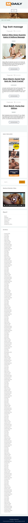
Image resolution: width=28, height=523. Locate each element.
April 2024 (6, 271)
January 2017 (7, 374)
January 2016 (7, 390)
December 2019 (8, 342)
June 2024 (6, 269)
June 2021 (6, 318)
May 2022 (6, 303)
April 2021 (6, 320)
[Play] (4, 205)
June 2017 (6, 367)
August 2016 (7, 380)
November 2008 (8, 507)
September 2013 (8, 428)
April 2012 (6, 451)
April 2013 (6, 435)
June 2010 (6, 481)
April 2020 (6, 337)
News (13, 41)
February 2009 (7, 503)
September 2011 (8, 461)
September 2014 (8, 412)
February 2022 (7, 307)
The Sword (6, 222)
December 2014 (8, 408)
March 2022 (7, 305)
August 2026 (7, 233)
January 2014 (7, 423)
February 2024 (7, 274)
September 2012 (8, 444)
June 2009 (6, 498)
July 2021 (6, 316)
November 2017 (8, 360)
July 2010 (6, 480)
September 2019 (8, 346)
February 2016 (7, 389)
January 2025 (7, 259)
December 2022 (8, 293)
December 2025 (8, 244)
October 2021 (7, 312)
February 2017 (7, 372)
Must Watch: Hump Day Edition (14, 107)
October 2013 (7, 427)
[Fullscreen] (23, 205)
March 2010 (7, 485)
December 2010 (8, 473)
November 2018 (8, 352)
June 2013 (6, 432)
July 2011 (6, 464)
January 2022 (7, 308)
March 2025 (7, 256)
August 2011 (7, 462)
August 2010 (7, 479)
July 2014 (6, 414)
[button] (14, 199)
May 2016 (6, 384)
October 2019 (7, 345)
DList (5, 215)
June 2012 (6, 449)
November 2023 (8, 278)
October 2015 (7, 394)
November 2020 (8, 327)
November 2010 (8, 474)
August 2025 (7, 249)
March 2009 (7, 502)
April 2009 (6, 500)
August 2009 (7, 495)
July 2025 (6, 251)
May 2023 (6, 286)
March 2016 (6, 387)
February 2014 (7, 421)
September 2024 (8, 264)
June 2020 (6, 334)
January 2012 (7, 455)
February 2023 (7, 290)
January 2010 (7, 488)
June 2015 (6, 399)
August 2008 (7, 511)
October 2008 (7, 509)
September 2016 (8, 379)
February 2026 (7, 241)
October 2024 (7, 263)
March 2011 (6, 469)
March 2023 (7, 289)
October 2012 (7, 443)
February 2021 (7, 323)
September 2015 (8, 395)
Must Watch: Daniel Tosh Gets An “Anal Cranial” (14, 80)
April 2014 (6, 419)
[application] (14, 199)
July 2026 (6, 234)
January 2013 (7, 439)
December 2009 (8, 489)
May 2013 (6, 434)
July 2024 (6, 267)
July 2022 (6, 300)
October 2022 (7, 296)
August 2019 (7, 348)
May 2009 (6, 499)
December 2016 (8, 375)
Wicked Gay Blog (8, 224)
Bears (13, 112)
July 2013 (6, 431)
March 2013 (6, 436)
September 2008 (8, 510)
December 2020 (8, 326)
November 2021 (8, 311)
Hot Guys (13, 85)
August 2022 (7, 299)
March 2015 (6, 404)
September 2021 (8, 314)
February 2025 (7, 258)
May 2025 (6, 254)
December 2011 (7, 457)
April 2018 (6, 354)
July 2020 (6, 333)
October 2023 (7, 279)
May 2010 (6, 483)
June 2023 (6, 285)
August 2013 (7, 429)
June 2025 (6, 252)
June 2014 (6, 416)
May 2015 (6, 401)
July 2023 (6, 284)
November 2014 (8, 409)
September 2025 (8, 248)
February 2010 (7, 487)
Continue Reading (14, 69)
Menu (14, 10)
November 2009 (8, 491)
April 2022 (6, 304)
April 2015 (6, 402)
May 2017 (6, 368)
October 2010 (7, 476)
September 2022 (8, 297)
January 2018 (7, 359)
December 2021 (8, 309)
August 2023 (7, 282)
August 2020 (7, 331)
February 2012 (7, 454)
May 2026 (6, 237)
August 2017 (7, 364)
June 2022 (6, 301)
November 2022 (8, 294)
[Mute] (21, 205)
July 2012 (6, 447)
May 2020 (6, 335)
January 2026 (7, 243)
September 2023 (8, 281)
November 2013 (8, 425)
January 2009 (7, 504)
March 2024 (7, 273)
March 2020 (7, 338)
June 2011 (6, 465)
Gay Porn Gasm (7, 218)
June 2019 (6, 350)
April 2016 (6, 386)
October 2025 (7, 247)
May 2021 (6, 319)
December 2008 (8, 506)
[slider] (13, 205)
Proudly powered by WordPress (8, 521)
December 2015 (7, 391)
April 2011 (6, 468)
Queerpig (6, 221)
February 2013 (7, 438)
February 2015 (7, 405)
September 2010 (8, 477)
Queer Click (6, 220)
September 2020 (8, 330)
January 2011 (7, 472)
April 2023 (6, 288)
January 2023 (7, 292)
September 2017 (8, 363)
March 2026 (7, 240)
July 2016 (6, 382)
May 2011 (6, 466)
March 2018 (7, 356)
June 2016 (6, 383)
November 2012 (8, 442)
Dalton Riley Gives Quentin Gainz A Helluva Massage (14, 36)
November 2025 (8, 245)
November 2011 (7, 458)
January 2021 (7, 324)
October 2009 (7, 492)
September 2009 (8, 494)
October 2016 (7, 378)
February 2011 (7, 470)
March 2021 (6, 322)
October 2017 (7, 361)
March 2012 (6, 453)
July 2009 (6, 496)
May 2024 (6, 270)
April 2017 (6, 369)
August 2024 (7, 266)
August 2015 (7, 397)
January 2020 (7, 341)
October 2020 (7, 329)
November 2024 (8, 262)
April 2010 (6, 484)
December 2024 (8, 260)
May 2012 (6, 450)
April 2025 (6, 255)
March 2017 (7, 371)
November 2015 (7, 393)
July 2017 (6, 365)
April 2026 (6, 239)
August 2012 (7, 446)
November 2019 (8, 344)
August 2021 (7, 315)
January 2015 (7, 406)
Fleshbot (6, 217)
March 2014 (7, 420)
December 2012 (8, 440)
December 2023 (8, 277)
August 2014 (7, 413)
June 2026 (6, 236)
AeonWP (23, 521)
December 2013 (8, 424)
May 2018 (6, 353)
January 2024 (7, 275)
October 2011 (7, 459)
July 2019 (6, 349)
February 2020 (7, 339)
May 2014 (6, 417)
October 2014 (7, 410)
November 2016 (8, 376)
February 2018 (7, 357)
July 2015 (6, 398)
